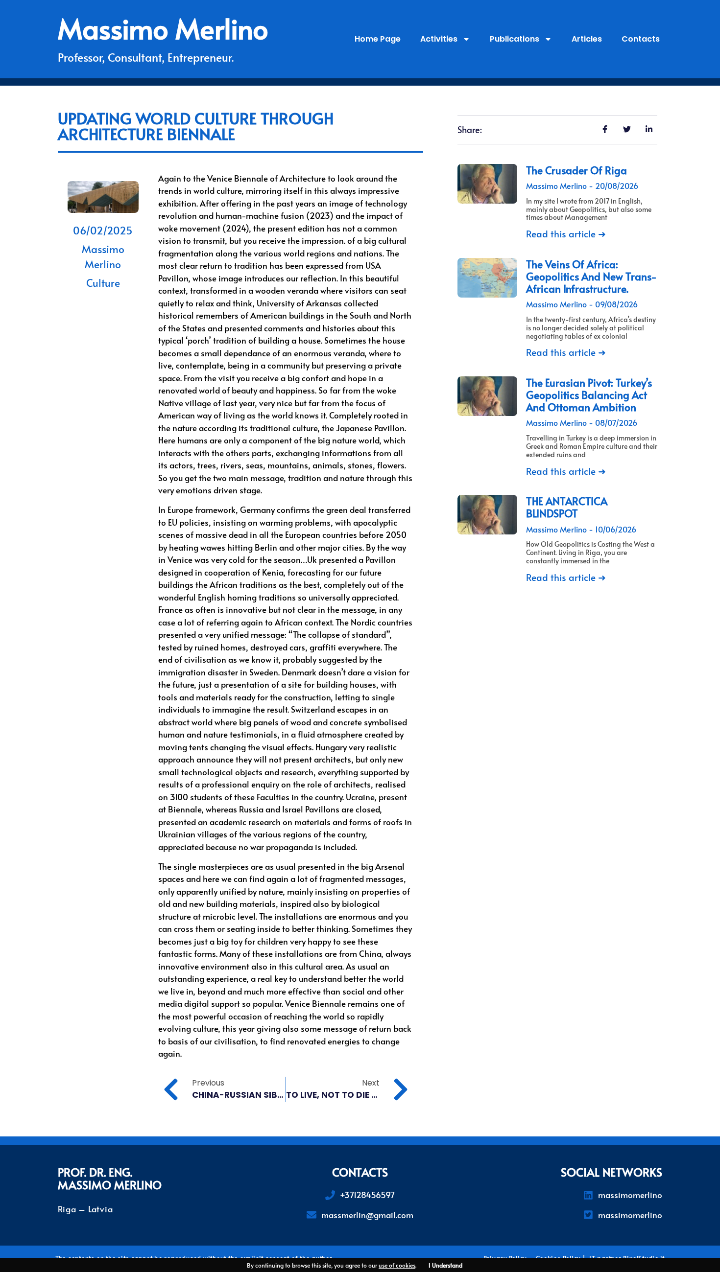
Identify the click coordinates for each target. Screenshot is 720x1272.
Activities (438, 39)
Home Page (378, 39)
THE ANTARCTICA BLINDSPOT (566, 507)
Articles (587, 39)
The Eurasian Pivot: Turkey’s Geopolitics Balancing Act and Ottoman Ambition (589, 394)
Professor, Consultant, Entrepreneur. (146, 57)
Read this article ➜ (566, 233)
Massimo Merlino (163, 28)
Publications (514, 39)
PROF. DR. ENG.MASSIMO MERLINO (110, 1178)
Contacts (641, 39)
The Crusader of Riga (576, 170)
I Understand (445, 1265)
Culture (103, 283)
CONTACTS (360, 1171)
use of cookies (397, 1265)
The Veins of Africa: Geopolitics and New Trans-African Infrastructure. (591, 276)
